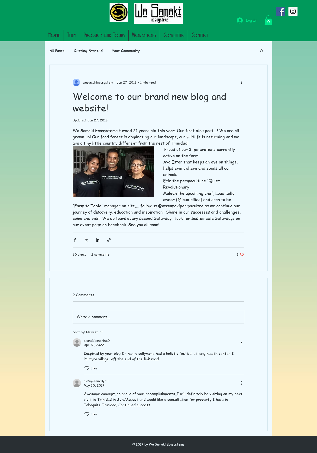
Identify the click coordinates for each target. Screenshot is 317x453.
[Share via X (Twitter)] (86, 240)
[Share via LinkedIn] (97, 240)
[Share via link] (109, 240)
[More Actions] (241, 342)
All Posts (57, 50)
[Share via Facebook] (75, 240)
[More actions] (241, 82)
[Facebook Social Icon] (280, 11)
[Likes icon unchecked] (87, 368)
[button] (268, 20)
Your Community (126, 50)
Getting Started (88, 50)
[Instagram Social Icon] (293, 11)
